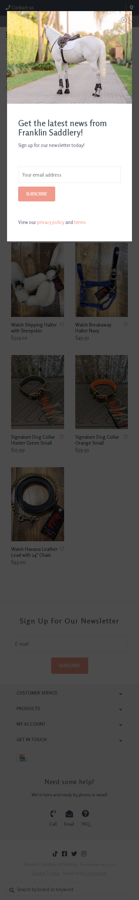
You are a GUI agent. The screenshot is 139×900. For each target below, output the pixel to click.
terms (80, 222)
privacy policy (50, 222)
